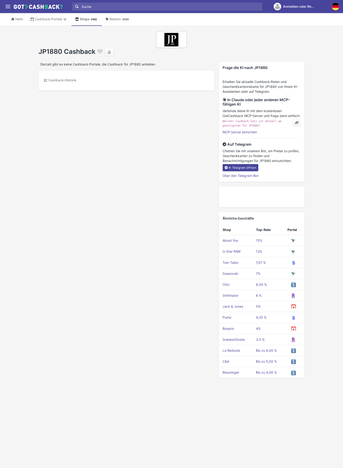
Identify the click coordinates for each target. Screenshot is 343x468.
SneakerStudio (234, 339)
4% (258, 328)
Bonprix (228, 328)
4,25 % (261, 317)
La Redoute (231, 350)
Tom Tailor (230, 263)
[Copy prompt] (297, 122)
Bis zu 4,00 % (266, 372)
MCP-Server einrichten (240, 132)
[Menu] (8, 7)
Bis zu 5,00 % (266, 361)
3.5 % (260, 339)
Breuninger (231, 372)
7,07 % (261, 263)
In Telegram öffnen (242, 167)
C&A (226, 361)
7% (258, 273)
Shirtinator (230, 295)
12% (259, 251)
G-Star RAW (232, 251)
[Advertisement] (261, 196)
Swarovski (230, 273)
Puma (227, 317)
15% (259, 240)
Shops (88, 19)
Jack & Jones (233, 306)
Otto (226, 284)
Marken (119, 19)
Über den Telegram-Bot (241, 176)
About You (230, 240)
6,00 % (261, 284)
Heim (19, 19)
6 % (259, 295)
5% (258, 306)
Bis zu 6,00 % (266, 350)
